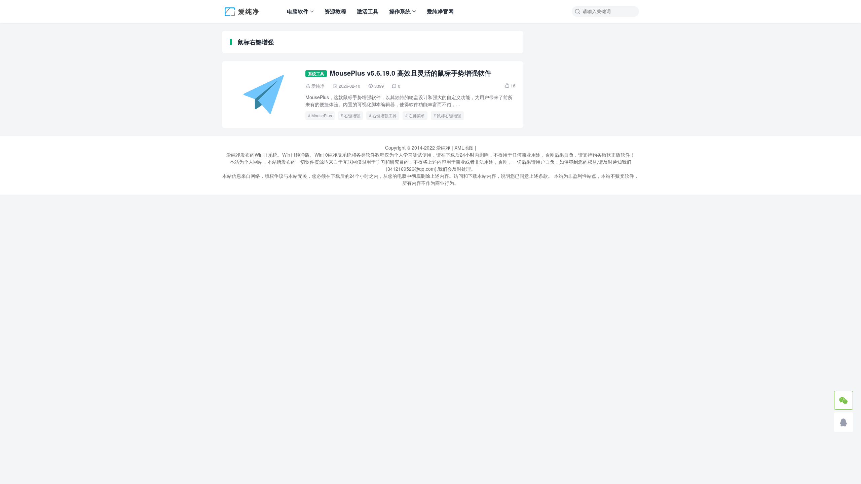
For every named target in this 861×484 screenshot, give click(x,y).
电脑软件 (297, 11)
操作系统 (400, 11)
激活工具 (367, 11)
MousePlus (321, 115)
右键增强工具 (384, 115)
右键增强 (352, 115)
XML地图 (464, 147)
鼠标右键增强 (449, 115)
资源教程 (335, 11)
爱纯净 (318, 86)
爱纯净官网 (440, 11)
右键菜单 (417, 115)
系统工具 (316, 74)
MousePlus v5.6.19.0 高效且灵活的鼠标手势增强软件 (410, 73)
